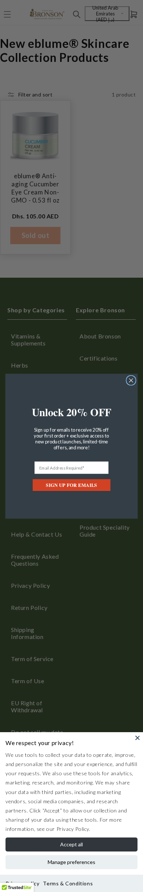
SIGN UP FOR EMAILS (71, 484)
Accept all (71, 844)
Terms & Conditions (68, 883)
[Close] (137, 737)
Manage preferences (71, 862)
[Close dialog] (131, 380)
